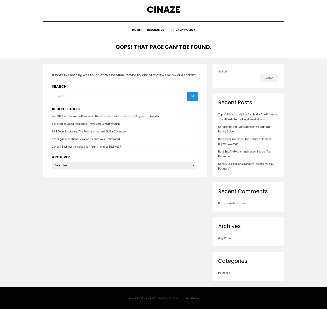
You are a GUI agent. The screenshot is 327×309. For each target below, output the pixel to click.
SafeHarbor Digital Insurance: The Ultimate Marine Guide (86, 123)
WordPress (192, 298)
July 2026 (224, 238)
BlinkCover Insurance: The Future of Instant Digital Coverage (89, 131)
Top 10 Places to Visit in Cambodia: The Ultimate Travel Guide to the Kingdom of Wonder (105, 116)
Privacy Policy (183, 30)
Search (222, 71)
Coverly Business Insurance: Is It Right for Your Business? (86, 146)
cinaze (163, 9)
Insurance (155, 30)
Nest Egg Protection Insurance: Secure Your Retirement (86, 139)
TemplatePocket (162, 298)
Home (136, 30)
